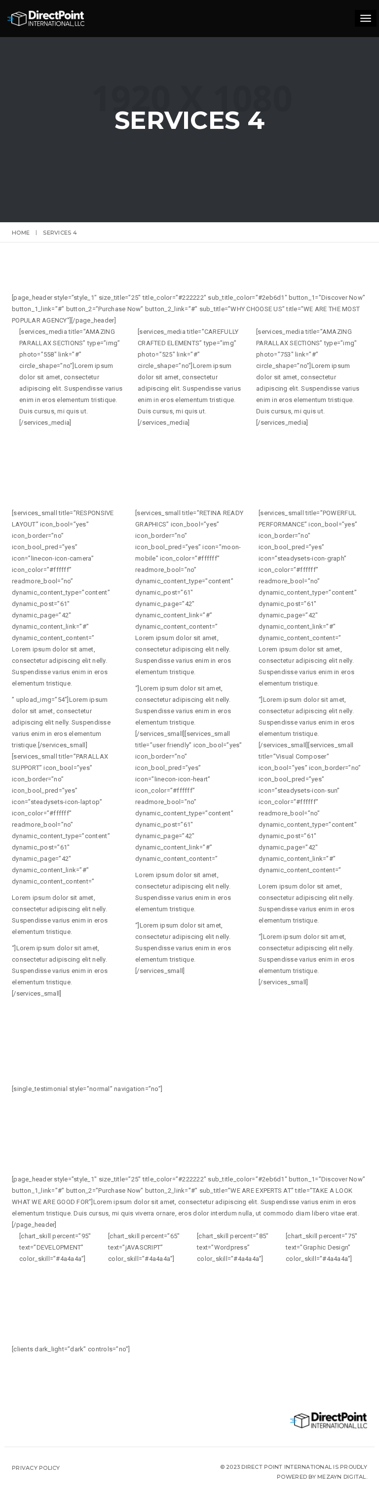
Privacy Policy (36, 1467)
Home (21, 232)
